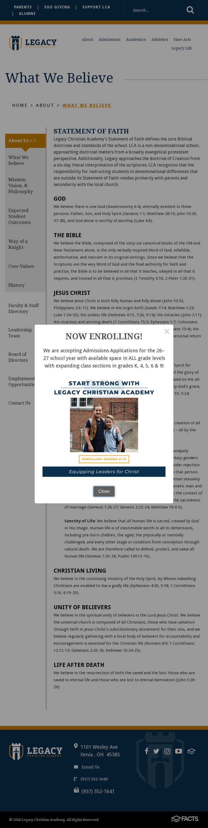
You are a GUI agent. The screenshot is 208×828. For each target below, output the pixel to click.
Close (104, 491)
